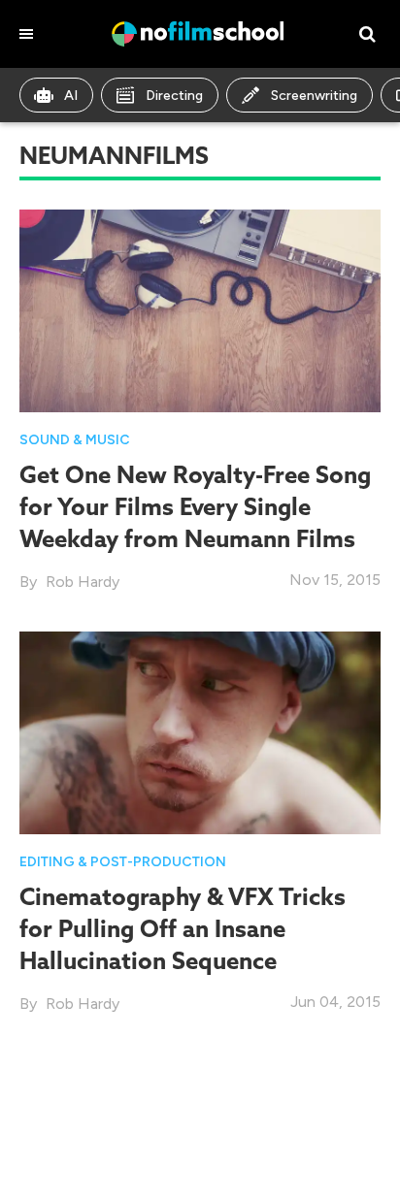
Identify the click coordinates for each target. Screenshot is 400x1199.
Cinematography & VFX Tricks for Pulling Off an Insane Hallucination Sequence (182, 928)
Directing (174, 95)
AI (71, 95)
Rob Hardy (82, 581)
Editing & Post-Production (122, 862)
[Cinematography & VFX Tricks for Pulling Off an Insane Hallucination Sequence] (200, 732)
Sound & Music (74, 440)
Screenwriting (314, 95)
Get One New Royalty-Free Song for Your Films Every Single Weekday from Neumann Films (195, 506)
